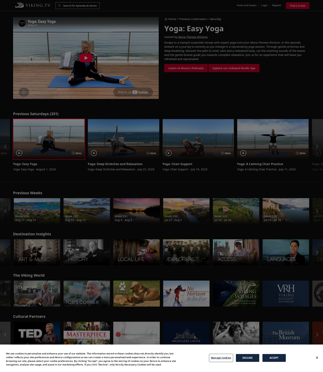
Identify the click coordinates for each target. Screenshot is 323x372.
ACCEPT (274, 357)
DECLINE (247, 357)
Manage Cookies (221, 357)
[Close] (317, 358)
